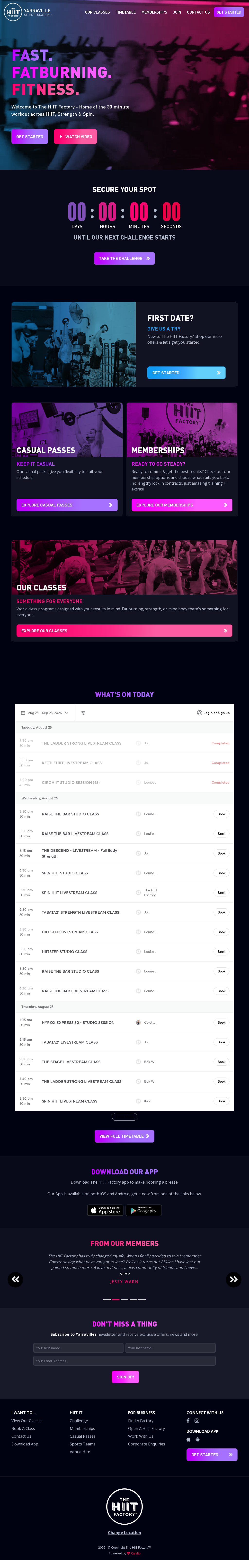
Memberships (154, 12)
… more (134, 1273)
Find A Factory (140, 1420)
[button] (22, 1279)
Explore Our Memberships (164, 504)
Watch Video (78, 136)
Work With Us (140, 1436)
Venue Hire (80, 1451)
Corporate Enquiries (146, 1444)
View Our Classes (27, 1420)
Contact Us (198, 12)
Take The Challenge (120, 258)
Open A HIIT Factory (146, 1428)
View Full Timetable (121, 1136)
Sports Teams (82, 1444)
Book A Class (23, 1428)
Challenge (79, 1420)
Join (177, 12)
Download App (24, 1444)
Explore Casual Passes (46, 504)
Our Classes (97, 12)
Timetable (126, 12)
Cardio (136, 1553)
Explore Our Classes (44, 630)
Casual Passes (83, 1436)
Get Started (229, 12)
